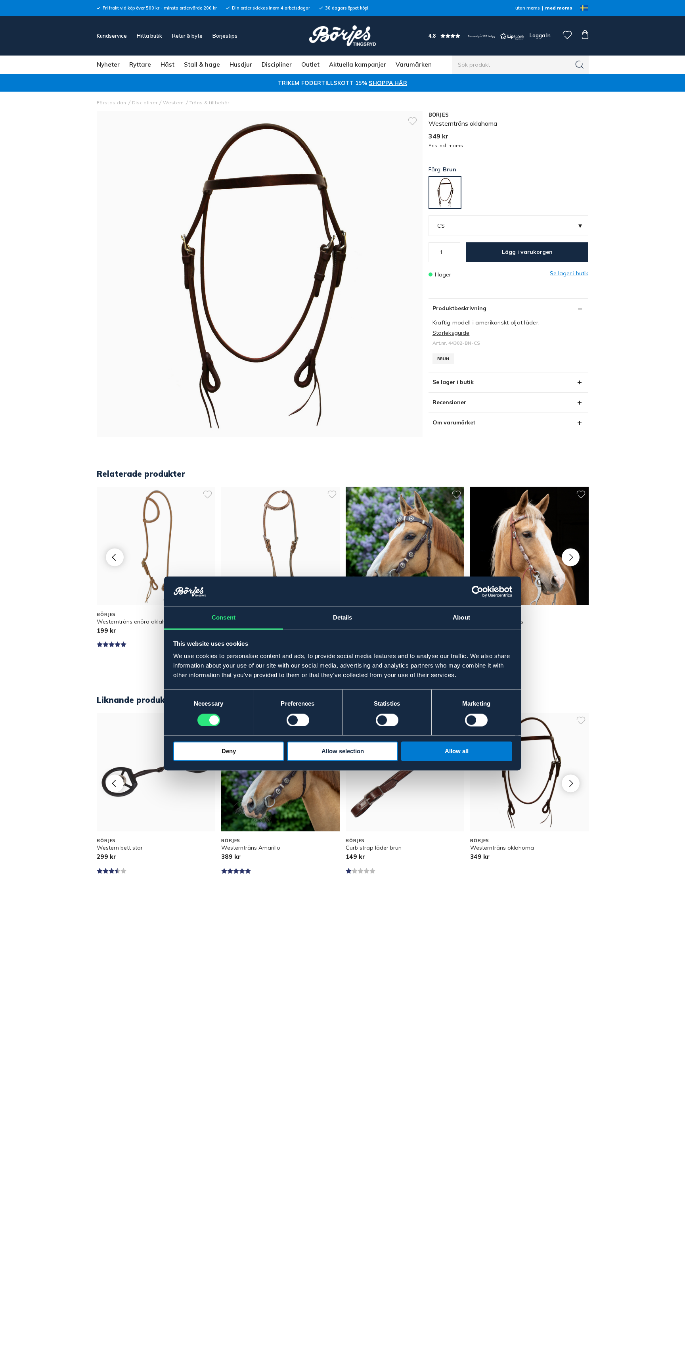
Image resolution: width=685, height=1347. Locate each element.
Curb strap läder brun (374, 847)
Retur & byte (187, 36)
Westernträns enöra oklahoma (137, 621)
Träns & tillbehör (209, 103)
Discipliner (277, 64)
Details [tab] (342, 617)
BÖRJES (439, 114)
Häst (167, 64)
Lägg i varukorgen (527, 251)
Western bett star (120, 847)
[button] (476, 36)
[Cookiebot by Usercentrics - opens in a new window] (477, 592)
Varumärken (414, 64)
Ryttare (140, 64)
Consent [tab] (223, 617)
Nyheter (108, 64)
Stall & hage (202, 64)
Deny (229, 751)
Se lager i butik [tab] (453, 382)
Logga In (539, 35)
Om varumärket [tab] (453, 422)
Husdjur (241, 64)
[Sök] (579, 65)
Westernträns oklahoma (502, 847)
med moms (558, 8)
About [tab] (461, 617)
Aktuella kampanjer (357, 64)
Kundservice (112, 36)
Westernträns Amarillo (250, 847)
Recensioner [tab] (449, 402)
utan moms (527, 8)
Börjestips (224, 36)
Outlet (310, 64)
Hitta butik (149, 36)
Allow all (457, 751)
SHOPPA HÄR (388, 82)
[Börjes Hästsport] (342, 35)
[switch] (298, 720)
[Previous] (115, 557)
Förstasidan (111, 103)
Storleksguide (451, 332)
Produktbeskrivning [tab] (459, 308)
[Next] (571, 557)
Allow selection (342, 751)
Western (173, 103)
